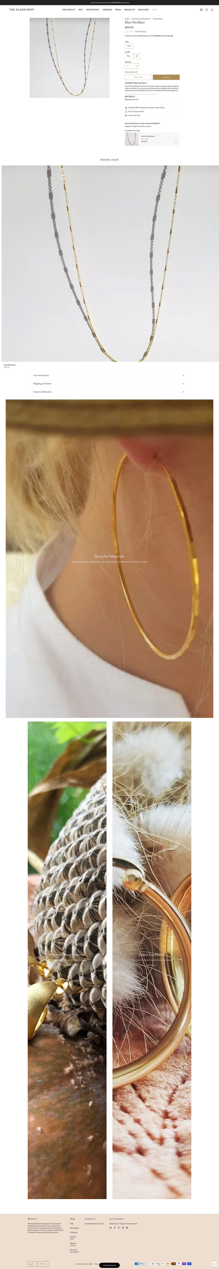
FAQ (71, 1224)
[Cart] (212, 9)
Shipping (73, 1232)
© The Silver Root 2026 (83, 1264)
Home (127, 19)
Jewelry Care (73, 1238)
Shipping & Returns (42, 383)
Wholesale (74, 1228)
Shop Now (150, 965)
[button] (93, 9)
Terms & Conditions (74, 1251)
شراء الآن (166, 77)
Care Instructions (41, 375)
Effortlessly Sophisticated (141, 19)
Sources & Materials (42, 391)
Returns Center (73, 1244)
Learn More (66, 965)
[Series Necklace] (132, 139)
